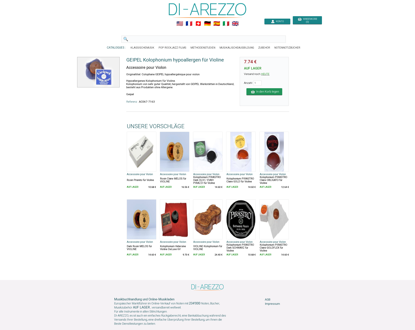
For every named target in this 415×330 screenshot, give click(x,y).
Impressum (272, 304)
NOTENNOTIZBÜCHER (287, 48)
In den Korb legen (267, 91)
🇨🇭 (198, 24)
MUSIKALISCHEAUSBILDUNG (236, 48)
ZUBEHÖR (264, 48)
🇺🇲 (179, 24)
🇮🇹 (226, 24)
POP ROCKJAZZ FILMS (172, 48)
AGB (267, 299)
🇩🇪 (207, 24)
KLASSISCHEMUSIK (142, 48)
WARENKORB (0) (309, 20)
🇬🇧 (235, 24)
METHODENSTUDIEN (202, 48)
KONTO (279, 21)
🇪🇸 (216, 24)
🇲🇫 (189, 24)
